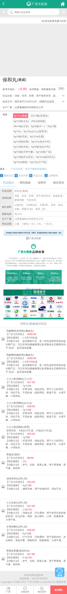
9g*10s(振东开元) (45, 157)
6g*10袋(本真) (21, 146)
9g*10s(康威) (21, 115)
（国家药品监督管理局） (50, 101)
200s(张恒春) (38, 121)
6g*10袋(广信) (43, 151)
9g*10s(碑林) (21, 162)
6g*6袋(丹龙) (20, 136)
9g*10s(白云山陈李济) (35, 131)
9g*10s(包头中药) (40, 141)
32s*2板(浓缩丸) (39, 115)
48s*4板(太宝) (21, 126)
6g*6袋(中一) (38, 126)
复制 (61, 88)
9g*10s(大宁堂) (38, 162)
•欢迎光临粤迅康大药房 (50, 21)
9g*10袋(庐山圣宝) (24, 157)
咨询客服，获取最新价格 (42, 89)
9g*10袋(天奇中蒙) (24, 151)
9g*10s (17, 131)
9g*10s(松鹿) (37, 136)
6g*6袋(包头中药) (40, 146)
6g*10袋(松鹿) (21, 141)
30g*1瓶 (51, 126)
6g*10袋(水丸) (21, 121)
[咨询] (59, 572)
